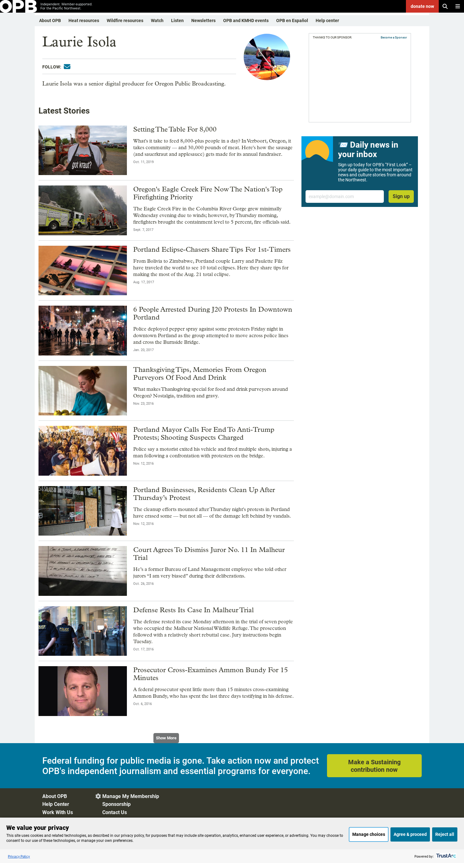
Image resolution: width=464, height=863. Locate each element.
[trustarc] (445, 856)
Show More (166, 738)
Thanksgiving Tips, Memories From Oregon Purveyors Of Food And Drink (199, 374)
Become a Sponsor (394, 37)
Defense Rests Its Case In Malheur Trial (193, 610)
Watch (157, 20)
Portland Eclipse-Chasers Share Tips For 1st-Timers (212, 249)
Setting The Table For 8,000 (175, 129)
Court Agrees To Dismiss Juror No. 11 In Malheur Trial (209, 554)
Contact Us (114, 812)
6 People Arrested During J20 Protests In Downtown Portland (212, 313)
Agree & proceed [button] (410, 834)
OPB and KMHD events (246, 20)
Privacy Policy (19, 856)
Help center (327, 20)
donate (422, 6)
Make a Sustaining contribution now (374, 765)
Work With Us (57, 812)
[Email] (67, 66)
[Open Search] (445, 6)
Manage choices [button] (368, 834)
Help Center (55, 804)
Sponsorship (116, 804)
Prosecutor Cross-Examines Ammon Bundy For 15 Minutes (210, 674)
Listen (177, 20)
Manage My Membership (130, 796)
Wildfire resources (125, 20)
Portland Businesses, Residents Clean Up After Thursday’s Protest (204, 494)
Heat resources (83, 20)
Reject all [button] (444, 834)
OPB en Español (292, 20)
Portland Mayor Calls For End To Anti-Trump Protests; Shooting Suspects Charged (203, 434)
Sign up (401, 196)
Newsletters (203, 20)
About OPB (50, 20)
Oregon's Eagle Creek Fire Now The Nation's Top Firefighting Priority (208, 193)
